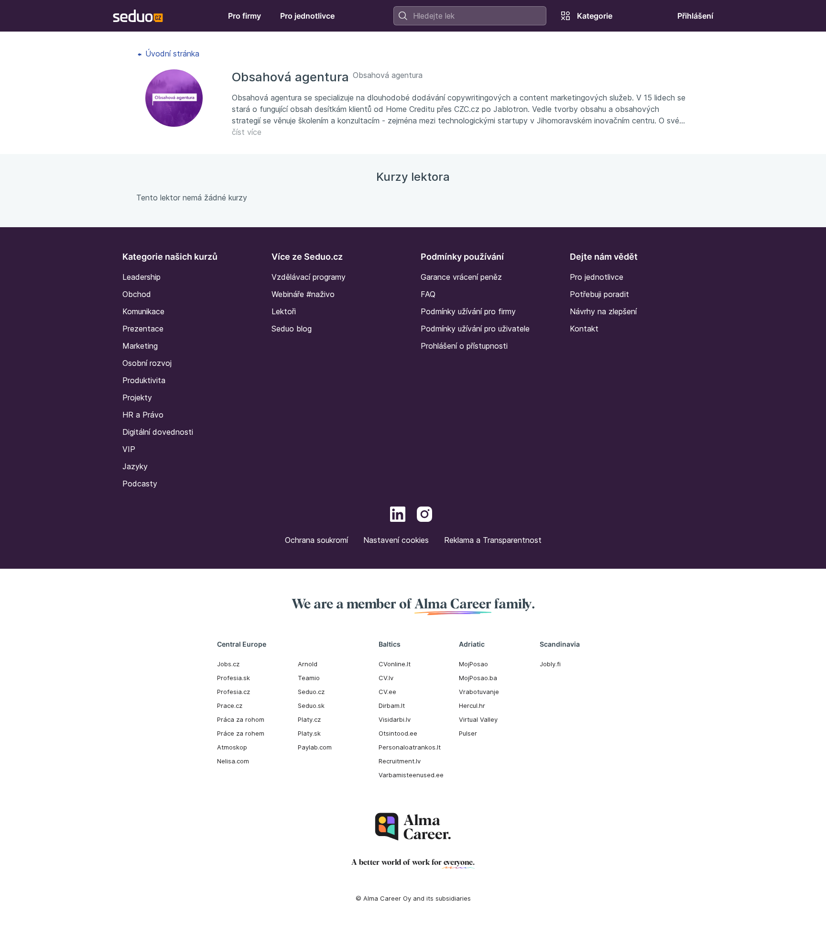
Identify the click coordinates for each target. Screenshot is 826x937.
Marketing (140, 346)
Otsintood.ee (398, 733)
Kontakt (584, 328)
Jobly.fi (550, 664)
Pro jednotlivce (596, 277)
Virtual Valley (478, 719)
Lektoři (284, 311)
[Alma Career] (413, 826)
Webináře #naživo (303, 294)
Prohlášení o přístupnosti (464, 346)
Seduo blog (292, 328)
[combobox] (469, 15)
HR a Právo (142, 414)
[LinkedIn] (397, 516)
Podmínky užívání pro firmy (468, 311)
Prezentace (142, 328)
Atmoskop (232, 747)
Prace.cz (229, 705)
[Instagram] (424, 516)
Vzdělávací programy (309, 277)
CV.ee (387, 691)
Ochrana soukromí (316, 540)
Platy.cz (309, 719)
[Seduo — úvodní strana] (138, 16)
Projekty (137, 397)
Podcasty (139, 483)
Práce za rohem (240, 733)
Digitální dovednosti (157, 432)
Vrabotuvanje (479, 691)
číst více (246, 132)
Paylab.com (315, 747)
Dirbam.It (392, 705)
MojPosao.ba (478, 678)
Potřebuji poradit (599, 294)
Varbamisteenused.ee (411, 775)
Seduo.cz (311, 691)
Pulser (468, 733)
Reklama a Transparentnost (493, 540)
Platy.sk (309, 733)
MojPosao (473, 664)
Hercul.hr (472, 705)
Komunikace (143, 311)
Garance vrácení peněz (461, 277)
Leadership (141, 277)
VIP (128, 449)
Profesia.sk (233, 678)
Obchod (136, 294)
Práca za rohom (240, 719)
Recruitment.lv (400, 761)
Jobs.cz (228, 664)
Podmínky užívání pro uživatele (475, 328)
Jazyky (135, 466)
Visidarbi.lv (395, 719)
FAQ (428, 294)
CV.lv (386, 678)
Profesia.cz (233, 691)
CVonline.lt (395, 664)
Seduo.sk (311, 705)
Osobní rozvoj (147, 363)
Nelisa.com (233, 761)
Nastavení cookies (396, 540)
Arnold (307, 664)
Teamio (309, 678)
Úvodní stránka (171, 53)
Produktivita (143, 380)
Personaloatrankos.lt (410, 747)
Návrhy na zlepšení (603, 311)
